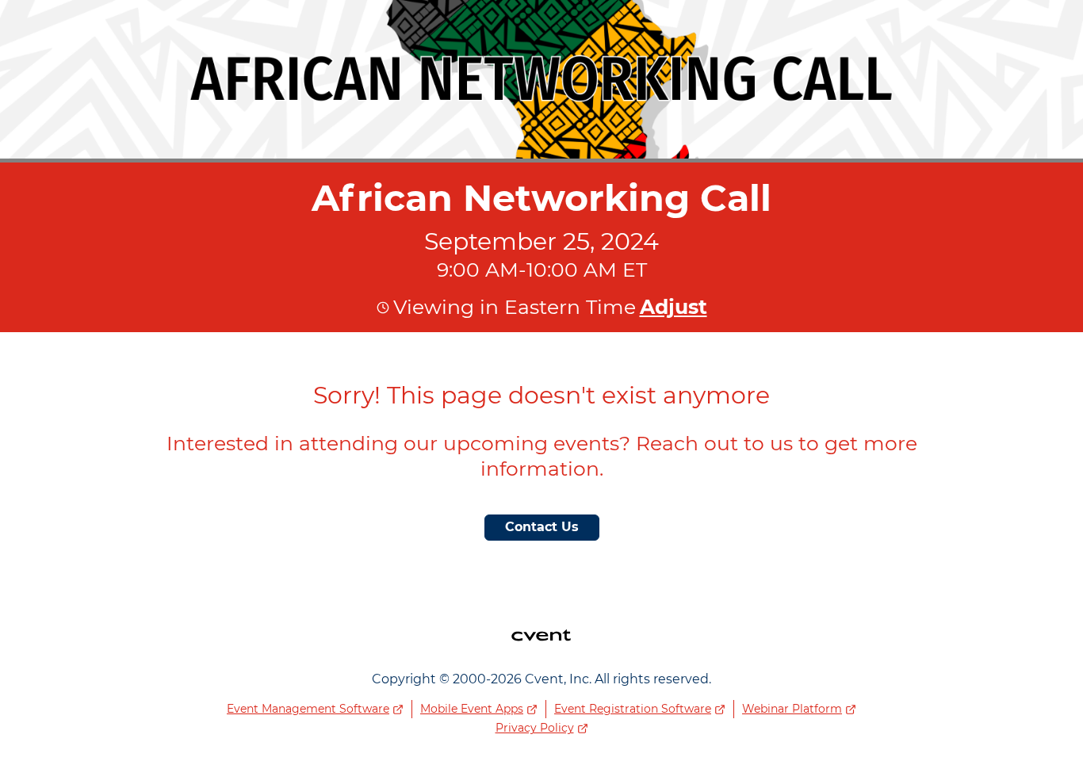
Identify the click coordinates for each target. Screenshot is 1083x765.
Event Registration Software (632, 709)
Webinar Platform (792, 709)
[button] (671, 307)
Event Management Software (308, 709)
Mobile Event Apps (471, 709)
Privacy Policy (535, 728)
